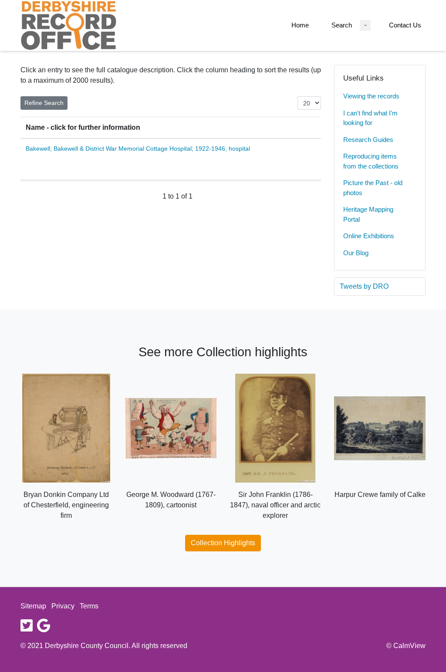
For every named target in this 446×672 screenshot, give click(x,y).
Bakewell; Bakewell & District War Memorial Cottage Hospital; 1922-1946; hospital (138, 148)
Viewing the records (371, 96)
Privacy (62, 606)
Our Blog (355, 253)
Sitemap (33, 606)
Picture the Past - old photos (372, 187)
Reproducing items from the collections (371, 161)
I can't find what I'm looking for (370, 118)
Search (341, 25)
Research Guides (368, 139)
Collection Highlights (223, 543)
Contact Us (405, 25)
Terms (89, 606)
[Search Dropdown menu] (365, 25)
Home (300, 25)
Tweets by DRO (364, 286)
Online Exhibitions (368, 236)
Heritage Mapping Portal (368, 214)
